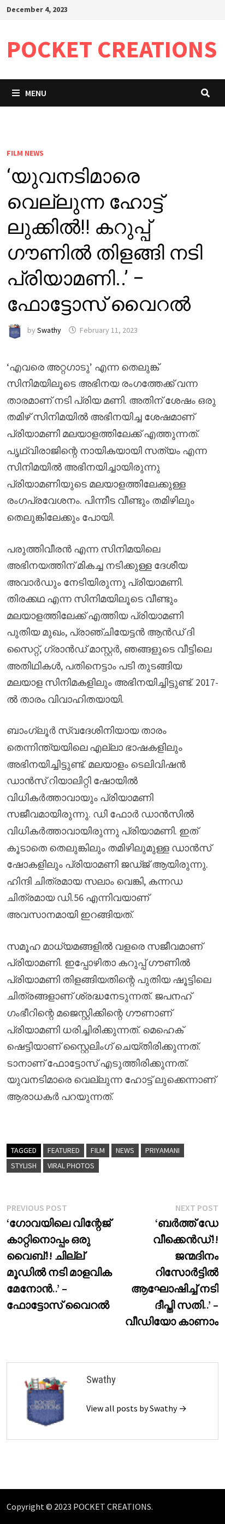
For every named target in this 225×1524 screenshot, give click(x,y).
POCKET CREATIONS (112, 49)
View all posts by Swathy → (136, 1408)
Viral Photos (71, 1165)
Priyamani (162, 1150)
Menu (35, 92)
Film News (25, 153)
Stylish (24, 1165)
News (125, 1150)
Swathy (49, 330)
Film (98, 1150)
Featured (64, 1150)
